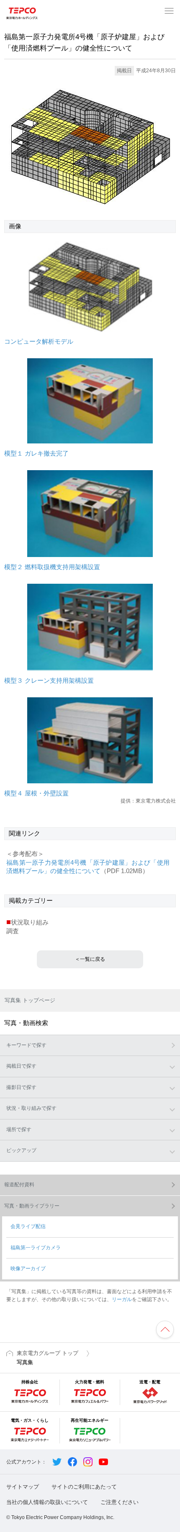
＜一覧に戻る (90, 959)
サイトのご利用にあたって (84, 1487)
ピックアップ (21, 1150)
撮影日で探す (21, 1087)
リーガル (122, 1299)
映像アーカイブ (28, 1268)
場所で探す (18, 1129)
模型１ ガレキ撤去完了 (36, 453)
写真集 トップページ (30, 1000)
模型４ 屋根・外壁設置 (36, 793)
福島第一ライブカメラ (35, 1248)
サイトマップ (22, 1487)
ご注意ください (119, 1502)
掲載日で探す (21, 1066)
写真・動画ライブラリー (31, 1206)
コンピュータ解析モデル (38, 341)
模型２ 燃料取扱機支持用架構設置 (52, 567)
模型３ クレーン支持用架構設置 (49, 680)
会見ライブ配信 (28, 1226)
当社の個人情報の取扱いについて (47, 1502)
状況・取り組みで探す (31, 1108)
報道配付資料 (19, 1185)
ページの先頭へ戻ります (165, 1329)
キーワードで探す (26, 1045)
